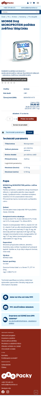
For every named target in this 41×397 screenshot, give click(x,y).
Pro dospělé (32, 17)
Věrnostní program (8, 335)
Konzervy (22, 17)
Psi (9, 17)
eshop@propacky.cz (29, 8)
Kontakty (4, 355)
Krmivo (14, 17)
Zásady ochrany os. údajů (11, 346)
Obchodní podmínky (9, 341)
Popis (29, 132)
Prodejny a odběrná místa (11, 344)
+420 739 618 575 (9, 8)
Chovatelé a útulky (8, 349)
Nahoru (3, 132)
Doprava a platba (8, 338)
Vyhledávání (5, 365)
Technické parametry (15, 132)
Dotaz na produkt (20, 125)
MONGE (26, 89)
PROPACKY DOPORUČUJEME (14, 79)
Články (3, 367)
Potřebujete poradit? (9, 358)
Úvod (3, 17)
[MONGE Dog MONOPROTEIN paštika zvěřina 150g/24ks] (20, 51)
